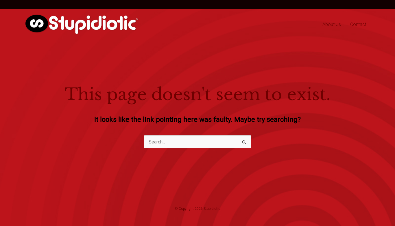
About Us (331, 24)
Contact (358, 24)
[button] (37, 4)
